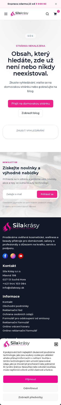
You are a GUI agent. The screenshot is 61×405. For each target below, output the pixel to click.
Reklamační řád (12, 310)
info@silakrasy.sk (13, 287)
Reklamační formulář (16, 322)
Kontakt (8, 301)
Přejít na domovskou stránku (30, 103)
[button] (56, 344)
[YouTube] (20, 256)
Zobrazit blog (30, 113)
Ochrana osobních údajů (18, 314)
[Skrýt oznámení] (56, 3)
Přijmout (30, 379)
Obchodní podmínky (16, 306)
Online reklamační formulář (20, 330)
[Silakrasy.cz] (19, 14)
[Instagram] (13, 256)
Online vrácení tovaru (16, 326)
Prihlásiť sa (47, 194)
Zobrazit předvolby (30, 397)
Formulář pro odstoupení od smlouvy (26, 318)
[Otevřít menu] (6, 14)
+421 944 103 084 (14, 283)
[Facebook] (5, 256)
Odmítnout (30, 388)
